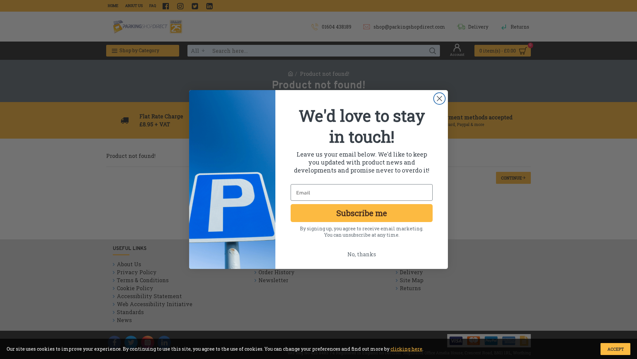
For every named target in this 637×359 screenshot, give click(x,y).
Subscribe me (361, 213)
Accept (615, 349)
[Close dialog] (439, 98)
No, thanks (361, 254)
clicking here (406, 349)
